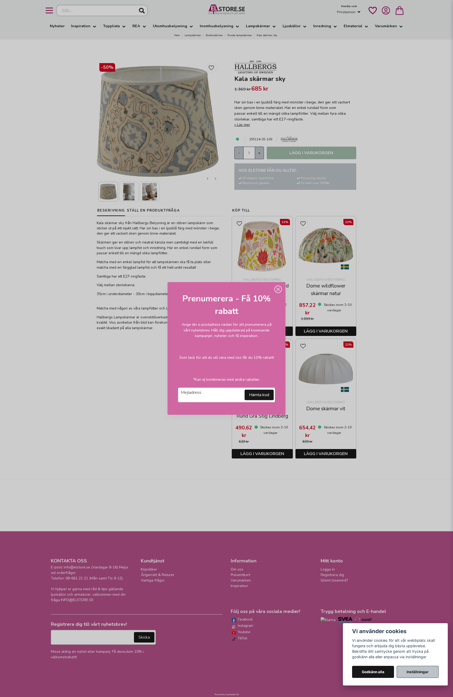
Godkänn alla (373, 672)
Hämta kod (259, 395)
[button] (278, 289)
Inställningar (418, 672)
